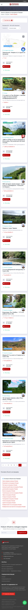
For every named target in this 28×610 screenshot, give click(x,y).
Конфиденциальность (6, 578)
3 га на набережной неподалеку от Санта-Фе (14, 270)
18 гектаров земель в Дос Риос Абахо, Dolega (13, 398)
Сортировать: (4, 28)
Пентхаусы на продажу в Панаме (9, 485)
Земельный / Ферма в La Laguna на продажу (14, 53)
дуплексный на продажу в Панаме (10, 489)
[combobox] (14, 28)
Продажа (7, 14)
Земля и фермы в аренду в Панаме (10, 481)
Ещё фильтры (8, 20)
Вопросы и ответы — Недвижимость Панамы (11, 570)
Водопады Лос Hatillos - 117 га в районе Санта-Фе (13, 313)
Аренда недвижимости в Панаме (8, 601)
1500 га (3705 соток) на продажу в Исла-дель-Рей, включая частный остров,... (14, 141)
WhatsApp (7, 70)
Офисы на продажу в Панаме (8, 494)
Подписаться (22, 532)
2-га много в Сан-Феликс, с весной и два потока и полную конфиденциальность (14, 97)
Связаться (7, 66)
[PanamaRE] (14, 4)
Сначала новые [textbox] (12, 28)
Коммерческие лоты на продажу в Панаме (12, 504)
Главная (2, 14)
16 (17, 465)
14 (11, 465)
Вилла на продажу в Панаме (8, 490)
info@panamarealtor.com (8, 556)
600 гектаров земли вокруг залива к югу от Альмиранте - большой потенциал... (14, 185)
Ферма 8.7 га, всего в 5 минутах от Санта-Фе (14, 355)
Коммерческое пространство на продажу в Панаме (14, 506)
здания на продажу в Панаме (9, 502)
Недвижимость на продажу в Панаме (9, 599)
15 (14, 465)
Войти (25, 1)
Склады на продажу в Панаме (9, 496)
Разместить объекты (9, 593)
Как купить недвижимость (7, 568)
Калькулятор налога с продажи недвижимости (12, 564)
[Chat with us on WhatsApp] (25, 603)
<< (3, 465)
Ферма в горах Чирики (10, 228)
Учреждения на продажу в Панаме (10, 498)
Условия (3, 576)
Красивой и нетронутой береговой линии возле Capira (14, 441)
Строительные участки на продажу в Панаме (12, 492)
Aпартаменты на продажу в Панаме (10, 483)
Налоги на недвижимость (7, 566)
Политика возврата (6, 581)
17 (20, 465)
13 (8, 465)
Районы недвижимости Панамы (8, 604)
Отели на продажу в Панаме (8, 500)
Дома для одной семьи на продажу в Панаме (12, 487)
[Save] (23, 36)
